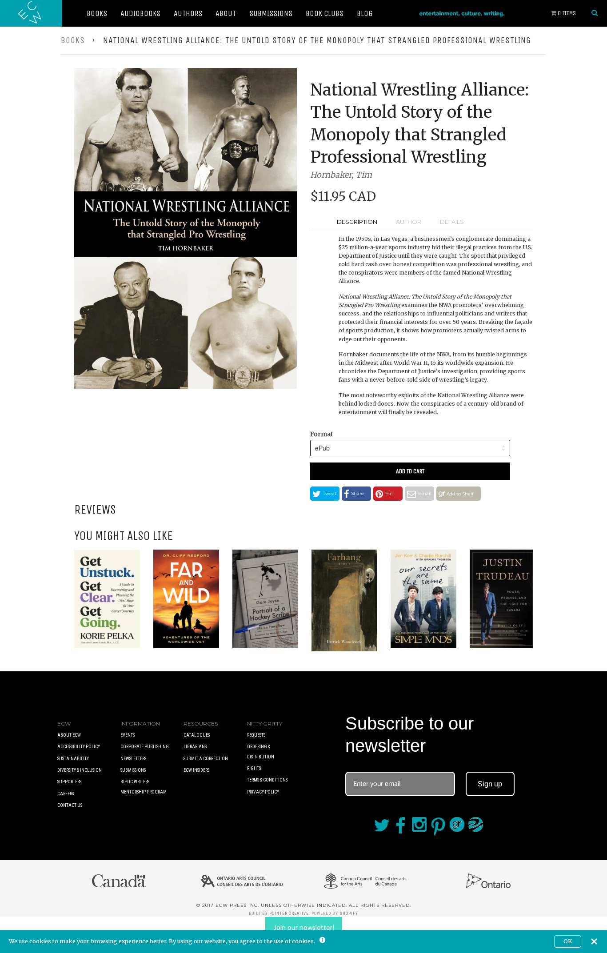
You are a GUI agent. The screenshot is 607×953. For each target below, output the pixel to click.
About (226, 13)
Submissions (270, 13)
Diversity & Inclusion (79, 770)
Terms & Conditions (267, 780)
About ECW (69, 735)
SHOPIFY (348, 913)
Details (452, 221)
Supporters (69, 781)
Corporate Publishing (144, 746)
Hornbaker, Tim (341, 175)
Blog (365, 13)
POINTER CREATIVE (289, 913)
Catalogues (197, 735)
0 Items (566, 13)
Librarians (195, 746)
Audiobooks (140, 13)
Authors (188, 13)
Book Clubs (324, 13)
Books (97, 13)
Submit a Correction (206, 758)
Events (127, 735)
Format (321, 434)
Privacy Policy (263, 792)
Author (408, 221)
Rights (254, 768)
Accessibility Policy (78, 746)
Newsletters (133, 758)
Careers (65, 793)
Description (357, 221)
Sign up (490, 784)
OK (567, 941)
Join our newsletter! (303, 927)
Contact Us (69, 805)
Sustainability (73, 758)
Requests (256, 735)
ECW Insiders (196, 770)
